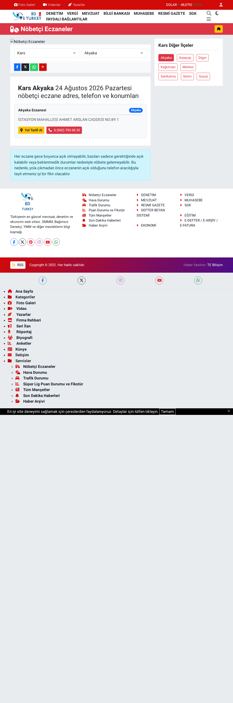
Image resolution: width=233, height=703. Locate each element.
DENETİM (54, 13)
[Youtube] (47, 242)
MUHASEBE (144, 13)
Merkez (188, 67)
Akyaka (166, 58)
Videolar (54, 5)
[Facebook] (14, 242)
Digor (202, 58)
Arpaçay (185, 58)
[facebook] (43, 280)
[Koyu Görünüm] (217, 14)
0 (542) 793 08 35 (67, 130)
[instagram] (120, 280)
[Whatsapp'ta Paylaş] (34, 67)
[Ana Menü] (209, 19)
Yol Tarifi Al (33, 130)
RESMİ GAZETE (171, 13)
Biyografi (24, 337)
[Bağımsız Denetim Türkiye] (27, 16)
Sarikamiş (168, 76)
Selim (187, 76)
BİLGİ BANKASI (117, 13)
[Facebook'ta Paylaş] (17, 67)
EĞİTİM (190, 215)
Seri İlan (23, 326)
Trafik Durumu (99, 205)
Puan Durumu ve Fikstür (107, 210)
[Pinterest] (31, 242)
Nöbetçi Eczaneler (102, 195)
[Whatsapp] (56, 242)
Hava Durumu (99, 200)
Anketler (23, 343)
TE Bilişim (215, 265)
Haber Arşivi (98, 225)
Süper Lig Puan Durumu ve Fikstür (53, 384)
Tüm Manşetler (100, 215)
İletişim (22, 355)
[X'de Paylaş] (25, 67)
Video (21, 308)
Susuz (203, 76)
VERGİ (72, 13)
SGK (193, 13)
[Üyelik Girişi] (219, 5)
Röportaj (23, 331)
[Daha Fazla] (43, 67)
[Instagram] (39, 242)
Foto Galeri (26, 5)
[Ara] (209, 14)
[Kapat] (230, 411)
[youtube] (159, 280)
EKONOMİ (148, 225)
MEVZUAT (91, 13)
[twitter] (82, 280)
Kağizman (168, 67)
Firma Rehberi (28, 320)
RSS (19, 265)
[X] (22, 242)
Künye (21, 349)
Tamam (167, 411)
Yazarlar (79, 5)
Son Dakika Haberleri (105, 220)
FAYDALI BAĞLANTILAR (66, 19)
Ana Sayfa (24, 291)
